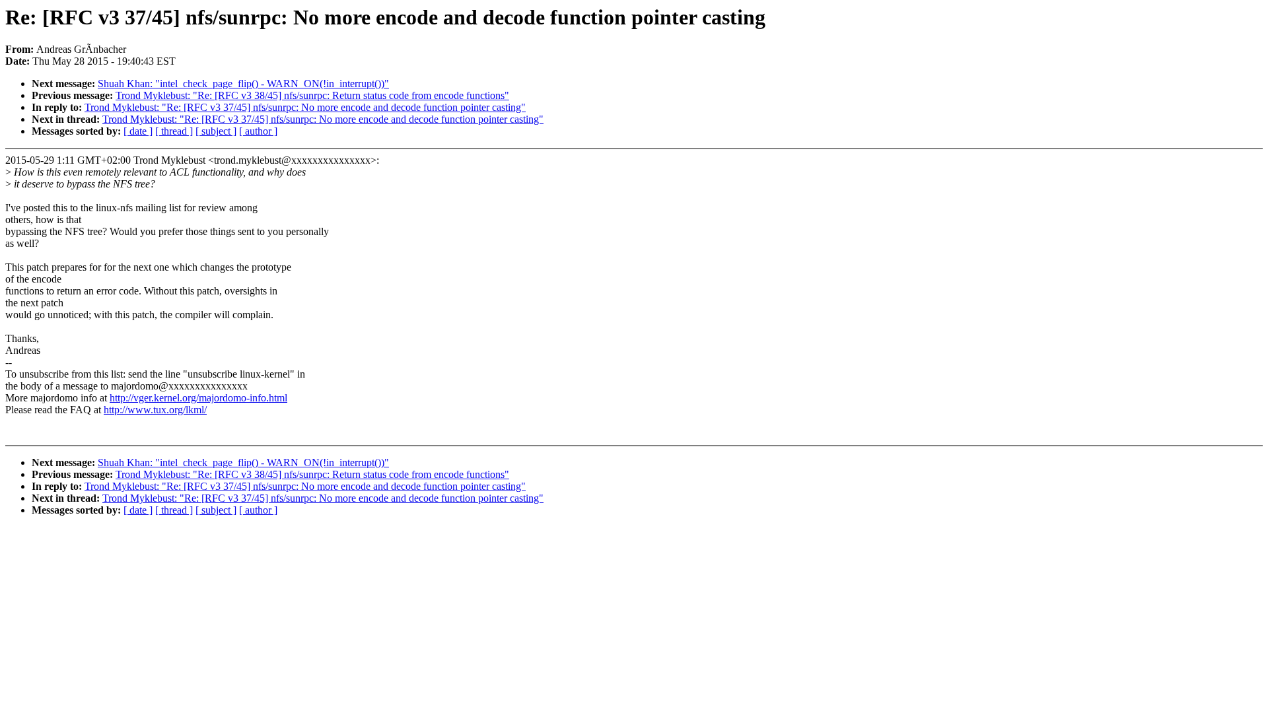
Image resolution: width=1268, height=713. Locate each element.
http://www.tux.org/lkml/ (155, 409)
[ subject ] (215, 131)
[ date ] (138, 131)
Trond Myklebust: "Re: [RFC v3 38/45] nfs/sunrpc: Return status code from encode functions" (312, 95)
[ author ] (258, 131)
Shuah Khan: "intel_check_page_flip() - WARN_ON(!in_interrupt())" (243, 83)
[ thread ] (174, 131)
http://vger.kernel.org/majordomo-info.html (198, 397)
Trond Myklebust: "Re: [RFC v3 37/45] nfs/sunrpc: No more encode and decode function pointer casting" (305, 107)
